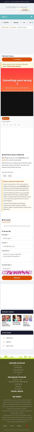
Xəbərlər (8, 342)
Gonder (17, 278)
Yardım (12, 426)
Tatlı (5, 176)
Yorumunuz (6, 250)
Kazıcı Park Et (18, 389)
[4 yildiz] (15, 125)
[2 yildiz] (7, 125)
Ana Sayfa (6, 27)
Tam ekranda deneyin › (14, 66)
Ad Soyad (5, 235)
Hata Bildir (27, 425)
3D (24, 22)
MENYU (4, 17)
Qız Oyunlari (13, 27)
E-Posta (5, 243)
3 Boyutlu (15, 22)
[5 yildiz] (19, 125)
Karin (9, 176)
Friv (18, 374)
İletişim (5, 426)
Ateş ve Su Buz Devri (18, 370)
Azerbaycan (9, 338)
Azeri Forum (9, 346)
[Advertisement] (17, 42)
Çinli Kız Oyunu (18, 367)
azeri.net (4, 160)
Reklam (19, 426)
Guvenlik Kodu (7, 265)
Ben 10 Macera (18, 372)
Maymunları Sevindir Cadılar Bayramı (18, 381)
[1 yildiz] (4, 125)
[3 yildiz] (11, 125)
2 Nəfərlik (6, 22)
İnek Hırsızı (18, 386)
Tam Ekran (18, 59)
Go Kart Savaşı (18, 384)
